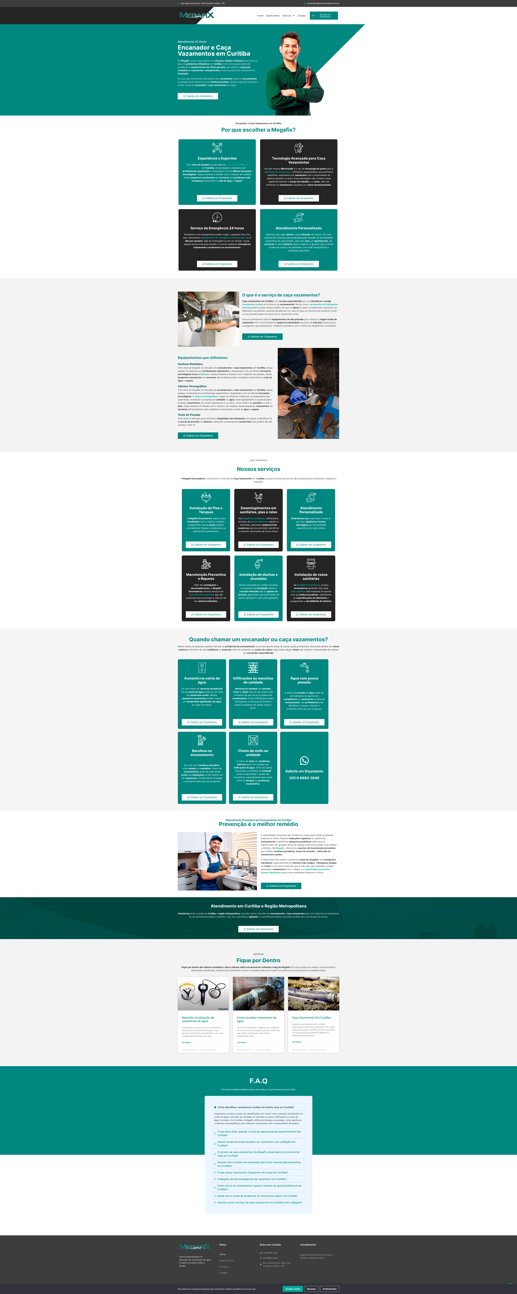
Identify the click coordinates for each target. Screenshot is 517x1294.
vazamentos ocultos (252, 304)
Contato (301, 15)
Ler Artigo (186, 1043)
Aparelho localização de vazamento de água (198, 1019)
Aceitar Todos (292, 1289)
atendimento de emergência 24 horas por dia (225, 237)
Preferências (329, 1289)
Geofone (204, 374)
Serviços (286, 15)
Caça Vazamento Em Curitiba (311, 1017)
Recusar (311, 1289)
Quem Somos (273, 15)
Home (260, 15)
